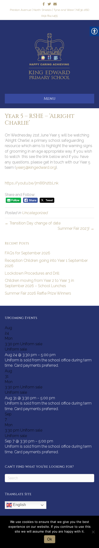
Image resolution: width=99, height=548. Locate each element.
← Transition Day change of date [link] (33, 223)
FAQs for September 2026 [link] (27, 253)
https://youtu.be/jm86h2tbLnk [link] (31, 183)
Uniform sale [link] (16, 349)
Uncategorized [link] (35, 212)
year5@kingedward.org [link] (36, 167)
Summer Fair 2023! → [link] (76, 228)
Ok (49, 539)
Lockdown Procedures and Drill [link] (32, 273)
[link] (43, 4)
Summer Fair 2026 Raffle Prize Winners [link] (38, 293)
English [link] (19, 505)
